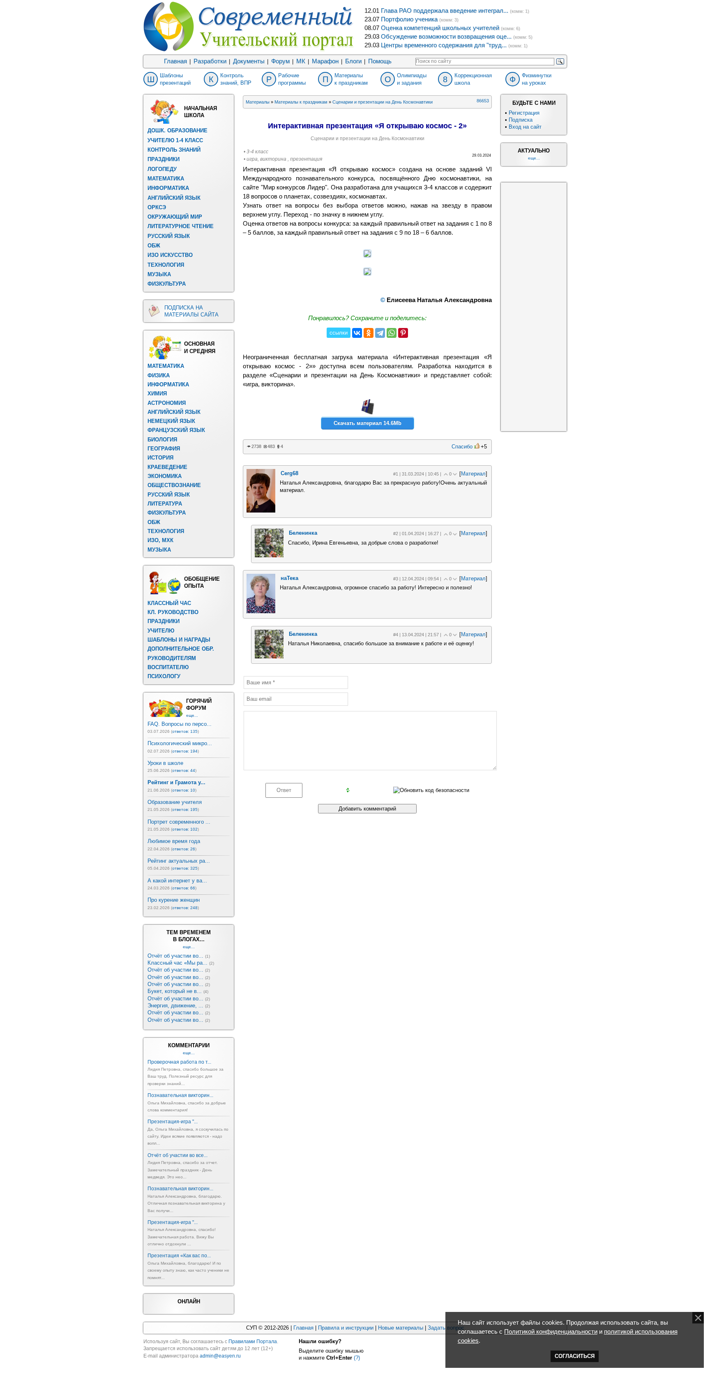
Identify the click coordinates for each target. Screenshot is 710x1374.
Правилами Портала (252, 1341)
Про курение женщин (174, 900)
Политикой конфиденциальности (550, 1331)
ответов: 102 (185, 829)
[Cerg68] (261, 511)
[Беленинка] (269, 555)
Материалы (258, 101)
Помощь (380, 61)
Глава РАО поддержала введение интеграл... (444, 10)
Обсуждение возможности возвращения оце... (446, 36)
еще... (192, 715)
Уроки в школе (165, 763)
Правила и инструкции (345, 1328)
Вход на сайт (525, 127)
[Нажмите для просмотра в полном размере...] (367, 255)
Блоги (353, 61)
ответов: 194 (185, 751)
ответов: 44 (183, 770)
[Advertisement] (534, 305)
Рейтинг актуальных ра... (179, 861)
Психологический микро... (180, 743)
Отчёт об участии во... (175, 956)
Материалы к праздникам (300, 101)
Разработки (210, 61)
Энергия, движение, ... (175, 1005)
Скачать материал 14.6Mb (367, 423)
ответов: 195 (185, 809)
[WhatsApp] (391, 333)
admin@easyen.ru (220, 1356)
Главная (175, 61)
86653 (483, 100)
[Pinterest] (403, 333)
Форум (280, 61)
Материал (473, 474)
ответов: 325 (185, 868)
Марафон (325, 61)
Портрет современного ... (179, 822)
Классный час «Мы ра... (177, 963)
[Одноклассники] (368, 333)
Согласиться (575, 1356)
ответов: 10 (183, 790)
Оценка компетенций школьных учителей (440, 28)
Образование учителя (175, 802)
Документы (249, 61)
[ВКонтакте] (357, 333)
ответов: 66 (183, 888)
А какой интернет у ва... (177, 881)
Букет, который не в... (175, 991)
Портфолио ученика (409, 19)
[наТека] (261, 611)
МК (300, 61)
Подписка (520, 120)
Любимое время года (174, 841)
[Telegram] (380, 333)
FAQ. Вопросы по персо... (180, 724)
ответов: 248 (185, 907)
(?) (357, 1358)
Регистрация (524, 113)
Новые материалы (400, 1328)
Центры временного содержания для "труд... (444, 45)
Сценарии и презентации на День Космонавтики (382, 101)
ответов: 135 (185, 731)
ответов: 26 (183, 849)
